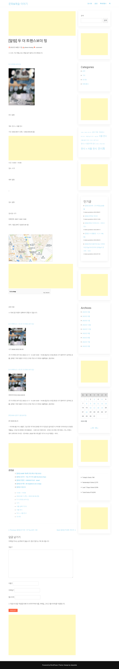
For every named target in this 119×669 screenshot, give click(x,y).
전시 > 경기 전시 (94, 140)
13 (106, 403)
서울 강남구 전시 (90, 136)
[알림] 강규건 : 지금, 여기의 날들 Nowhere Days (31, 477)
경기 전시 (89, 132)
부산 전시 (83, 136)
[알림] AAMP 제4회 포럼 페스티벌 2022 (28, 473)
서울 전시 (19, 510)
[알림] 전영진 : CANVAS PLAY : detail (28, 480)
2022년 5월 (86, 346)
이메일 (11, 590)
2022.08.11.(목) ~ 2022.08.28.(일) (27, 496)
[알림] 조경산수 (21, 487)
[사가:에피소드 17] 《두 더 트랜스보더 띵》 (21, 324)
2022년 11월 (86, 329)
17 (94, 408)
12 (102, 403)
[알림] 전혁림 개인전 (91, 216)
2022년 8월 (86, 338)
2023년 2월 (86, 316)
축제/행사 (103, 3)
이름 (11, 583)
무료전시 (101, 132)
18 (98, 408)
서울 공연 (96, 136)
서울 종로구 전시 (85, 140)
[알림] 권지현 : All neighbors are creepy (28, 484)
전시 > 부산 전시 (100, 144)
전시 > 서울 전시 (21, 513)
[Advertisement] (42, 23)
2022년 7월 (86, 342)
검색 (82, 16)
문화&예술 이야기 (18, 3)
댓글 (11, 547)
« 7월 (92, 428)
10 (94, 403)
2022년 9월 (86, 333)
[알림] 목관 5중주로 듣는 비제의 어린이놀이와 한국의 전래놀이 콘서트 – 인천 (94, 247)
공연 (96, 3)
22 (87, 412)
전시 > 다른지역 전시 (88, 144)
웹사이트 (11, 597)
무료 (96, 132)
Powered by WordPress (50, 665)
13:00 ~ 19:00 (21, 493)
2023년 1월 (86, 320)
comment (39, 47)
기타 (83, 75)
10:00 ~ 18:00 (84, 132)
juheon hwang (28, 47)
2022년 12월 (86, 325)
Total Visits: (86, 492)
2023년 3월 (86, 312)
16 (90, 408)
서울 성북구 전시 (21, 506)
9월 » (96, 428)
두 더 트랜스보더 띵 (15, 64)
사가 (17, 503)
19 (102, 408)
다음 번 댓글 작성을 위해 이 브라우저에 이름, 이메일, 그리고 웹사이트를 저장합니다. (37, 604)
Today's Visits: (87, 477)
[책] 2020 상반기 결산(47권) (17, 415)
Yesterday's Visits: (88, 482)
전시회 (89, 3)
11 (98, 403)
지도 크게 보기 (46, 292)
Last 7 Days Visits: (88, 487)
